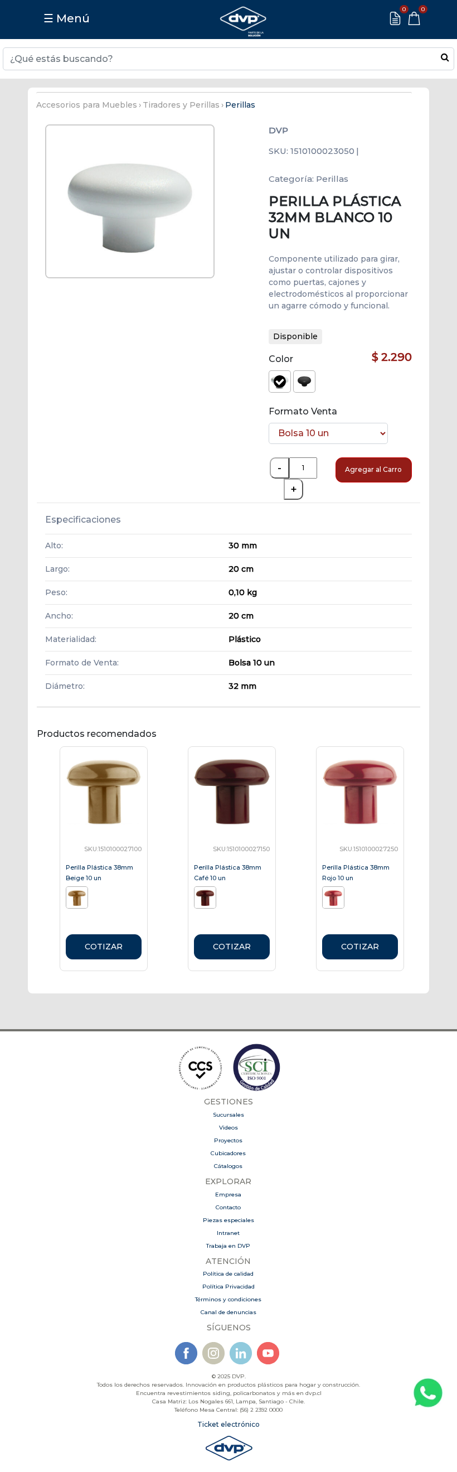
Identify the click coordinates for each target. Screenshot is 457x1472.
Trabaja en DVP (228, 1245)
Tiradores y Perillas (181, 105)
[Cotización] (395, 18)
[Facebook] (186, 1353)
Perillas (240, 105)
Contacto (228, 1207)
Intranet (228, 1233)
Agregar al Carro (373, 469)
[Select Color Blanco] (280, 381)
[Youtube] (268, 1353)
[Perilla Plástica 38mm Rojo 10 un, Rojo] (334, 896)
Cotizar (104, 947)
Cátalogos (228, 1166)
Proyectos (228, 1140)
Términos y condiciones (228, 1299)
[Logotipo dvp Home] (243, 18)
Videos (228, 1127)
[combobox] (228, 58)
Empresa (228, 1194)
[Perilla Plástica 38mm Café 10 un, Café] (206, 896)
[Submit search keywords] (445, 56)
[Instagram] (213, 1353)
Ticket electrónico (228, 1424)
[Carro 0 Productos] (414, 18)
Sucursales (228, 1114)
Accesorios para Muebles (86, 105)
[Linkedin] (241, 1353)
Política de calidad (228, 1273)
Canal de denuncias (228, 1312)
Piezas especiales (228, 1220)
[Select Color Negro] (304, 381)
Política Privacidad (228, 1286)
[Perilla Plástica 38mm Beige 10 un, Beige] (78, 896)
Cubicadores (228, 1153)
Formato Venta (303, 411)
